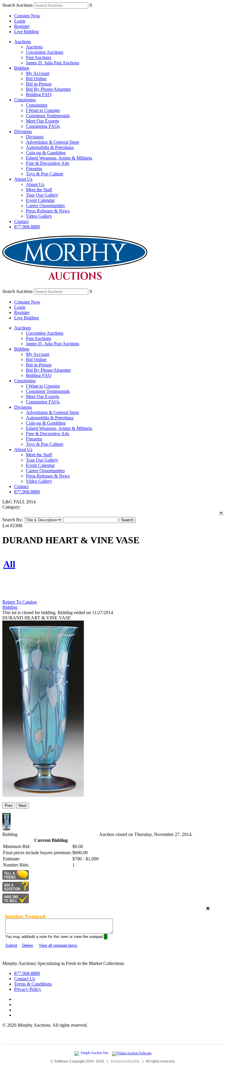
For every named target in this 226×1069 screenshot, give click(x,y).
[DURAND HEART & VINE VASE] (43, 795)
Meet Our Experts (42, 120)
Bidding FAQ (38, 94)
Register (21, 26)
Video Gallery (39, 216)
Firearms (34, 168)
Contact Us (24, 978)
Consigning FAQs (43, 126)
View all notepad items (58, 945)
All (9, 564)
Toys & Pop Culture (44, 173)
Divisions (23, 131)
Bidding (21, 68)
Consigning (25, 99)
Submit (11, 945)
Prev (9, 805)
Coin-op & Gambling (46, 152)
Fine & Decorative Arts (47, 163)
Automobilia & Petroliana (50, 147)
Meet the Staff (39, 189)
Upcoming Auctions (44, 52)
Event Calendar (40, 200)
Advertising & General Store (52, 142)
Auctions (22, 41)
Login (19, 21)
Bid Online (36, 78)
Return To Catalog (19, 601)
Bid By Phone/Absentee (48, 89)
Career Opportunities (45, 205)
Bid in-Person (38, 83)
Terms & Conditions (33, 983)
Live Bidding (26, 31)
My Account (37, 73)
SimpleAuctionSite (125, 1061)
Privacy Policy (27, 989)
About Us (23, 179)
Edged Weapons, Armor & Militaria (59, 157)
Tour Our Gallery (42, 194)
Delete (27, 945)
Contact (21, 221)
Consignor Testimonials (48, 115)
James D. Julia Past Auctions (52, 62)
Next (22, 805)
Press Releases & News (48, 210)
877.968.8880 (27, 226)
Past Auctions (38, 57)
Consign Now (27, 15)
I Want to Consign (43, 110)
